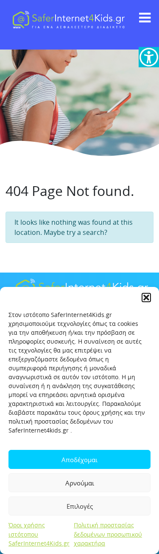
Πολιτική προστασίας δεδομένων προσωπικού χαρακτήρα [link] (108, 534)
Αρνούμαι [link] (79, 483)
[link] (149, 57)
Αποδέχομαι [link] (79, 459)
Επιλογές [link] (80, 506)
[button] (146, 297)
